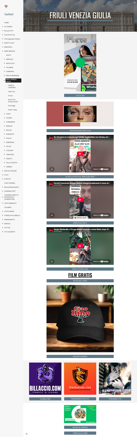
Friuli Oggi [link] (11, 106)
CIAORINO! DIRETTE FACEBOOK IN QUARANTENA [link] (11, 197)
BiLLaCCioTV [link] (8, 31)
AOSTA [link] (8, 55)
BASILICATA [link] (10, 63)
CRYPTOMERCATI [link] (10, 203)
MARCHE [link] (9, 126)
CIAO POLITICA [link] (9, 35)
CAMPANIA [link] (10, 71)
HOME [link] (6, 23)
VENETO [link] (9, 159)
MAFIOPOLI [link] (8, 47)
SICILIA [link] (8, 146)
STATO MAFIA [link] (9, 211)
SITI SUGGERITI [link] (9, 232)
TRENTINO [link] (10, 155)
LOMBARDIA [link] (10, 122)
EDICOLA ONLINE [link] (10, 171)
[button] (135, 2)
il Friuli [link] (10, 96)
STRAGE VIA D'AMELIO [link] (12, 215)
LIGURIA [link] (9, 118)
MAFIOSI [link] (7, 224)
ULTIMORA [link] (8, 27)
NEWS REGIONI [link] (9, 51)
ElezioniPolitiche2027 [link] (11, 187)
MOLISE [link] (9, 130)
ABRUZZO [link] (9, 59)
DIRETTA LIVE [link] (9, 43)
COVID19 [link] (7, 179)
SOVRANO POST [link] (10, 191)
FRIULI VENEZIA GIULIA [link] (11, 80)
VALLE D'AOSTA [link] (11, 163)
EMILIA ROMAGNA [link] (12, 76)
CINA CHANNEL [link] (9, 183)
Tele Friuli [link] (11, 92)
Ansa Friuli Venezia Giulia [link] (13, 101)
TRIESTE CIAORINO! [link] (11, 86)
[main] (80, 16)
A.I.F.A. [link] (6, 175)
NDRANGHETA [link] (9, 220)
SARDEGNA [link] (10, 142)
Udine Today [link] (12, 110)
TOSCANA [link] (9, 150)
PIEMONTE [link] (10, 134)
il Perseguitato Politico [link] (12, 39)
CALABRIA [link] (9, 67)
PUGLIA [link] (8, 138)
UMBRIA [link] (9, 167)
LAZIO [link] (8, 114)
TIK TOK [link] (7, 228)
